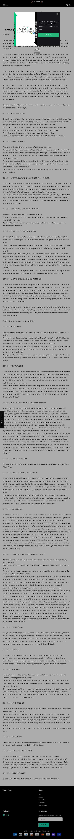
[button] (58, 14)
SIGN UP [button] (48, 35)
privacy (37, 53)
